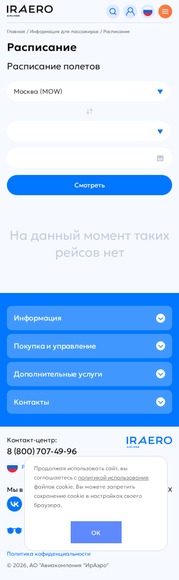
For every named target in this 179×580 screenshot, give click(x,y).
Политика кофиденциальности (48, 553)
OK (96, 533)
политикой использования (113, 477)
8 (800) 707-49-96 (42, 451)
